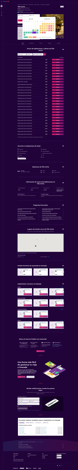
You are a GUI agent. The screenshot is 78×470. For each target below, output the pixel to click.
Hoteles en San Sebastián (22, 433)
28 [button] (33, 32)
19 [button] (51, 28)
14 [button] (33, 28)
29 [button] (35, 32)
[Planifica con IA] (1, 10)
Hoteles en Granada (42, 4)
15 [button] (35, 28)
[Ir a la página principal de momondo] (6, 1)
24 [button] (24, 32)
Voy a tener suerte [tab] (38, 422)
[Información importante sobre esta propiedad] (63, 182)
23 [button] (37, 30)
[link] (28, 294)
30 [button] (37, 32)
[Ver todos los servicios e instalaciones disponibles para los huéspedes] (63, 146)
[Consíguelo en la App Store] (59, 457)
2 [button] (37, 23)
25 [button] (26, 32)
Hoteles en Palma (21, 429)
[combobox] (29, 398)
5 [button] (51, 23)
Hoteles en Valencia (21, 428)
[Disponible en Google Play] (59, 455)
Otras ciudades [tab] (21, 422)
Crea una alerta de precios (56, 345)
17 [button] (24, 30)
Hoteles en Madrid (21, 427)
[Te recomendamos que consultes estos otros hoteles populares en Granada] (63, 265)
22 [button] (35, 30)
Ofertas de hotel (20, 4)
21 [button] (33, 30)
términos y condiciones (32, 410)
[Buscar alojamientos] (1, 6)
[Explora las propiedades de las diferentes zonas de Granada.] (63, 284)
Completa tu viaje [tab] (45, 422)
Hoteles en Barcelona (44, 427)
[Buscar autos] (1, 8)
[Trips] (1, 12)
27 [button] (53, 30)
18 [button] (26, 30)
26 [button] (28, 32)
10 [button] (24, 28)
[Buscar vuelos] (1, 4)
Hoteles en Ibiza (43, 429)
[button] (2, 1)
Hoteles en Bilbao (21, 432)
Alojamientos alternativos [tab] (30, 422)
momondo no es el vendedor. (23, 444)
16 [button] (37, 28)
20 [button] (53, 28)
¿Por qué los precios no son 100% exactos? (25, 447)
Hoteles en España (30, 4)
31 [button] (24, 34)
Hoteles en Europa (25, 4)
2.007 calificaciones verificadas (28, 12)
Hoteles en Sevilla (43, 428)
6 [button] (53, 23)
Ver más (61, 287)
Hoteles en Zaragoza (44, 432)
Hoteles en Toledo (43, 433)
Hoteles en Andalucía (36, 4)
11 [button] (26, 28)
